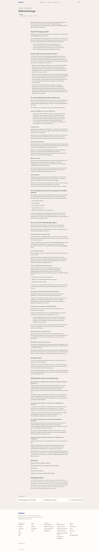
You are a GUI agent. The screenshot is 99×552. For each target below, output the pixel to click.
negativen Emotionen (44, 103)
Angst (33, 208)
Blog (19, 535)
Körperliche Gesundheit (48, 526)
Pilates (32, 530)
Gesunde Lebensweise (48, 528)
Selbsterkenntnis (41, 370)
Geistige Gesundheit (27, 8)
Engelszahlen (20, 524)
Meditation (33, 526)
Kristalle (19, 533)
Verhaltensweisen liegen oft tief (52, 56)
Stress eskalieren (36, 203)
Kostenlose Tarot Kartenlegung (60, 537)
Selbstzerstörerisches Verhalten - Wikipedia (40, 463)
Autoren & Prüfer (73, 526)
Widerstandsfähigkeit (62, 245)
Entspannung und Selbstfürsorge (41, 346)
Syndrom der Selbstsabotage (37, 470)
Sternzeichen (21, 528)
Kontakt (71, 528)
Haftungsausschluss (74, 535)
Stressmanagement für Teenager (27, 500)
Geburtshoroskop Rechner (62, 528)
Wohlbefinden (55, 2)
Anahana (20, 2)
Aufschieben (33, 129)
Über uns (71, 524)
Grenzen (36, 308)
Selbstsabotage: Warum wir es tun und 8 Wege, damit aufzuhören (45, 465)
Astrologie (20, 526)
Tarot (19, 530)
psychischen (48, 216)
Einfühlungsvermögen (51, 500)
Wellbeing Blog (47, 530)
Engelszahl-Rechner (61, 524)
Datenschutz (72, 530)
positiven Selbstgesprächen (49, 150)
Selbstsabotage (34, 468)
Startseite (20, 8)
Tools (60, 2)
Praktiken (49, 2)
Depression (50, 210)
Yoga (32, 524)
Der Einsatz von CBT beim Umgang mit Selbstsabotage (43, 473)
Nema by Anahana (43, 2)
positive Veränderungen (42, 262)
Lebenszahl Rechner (61, 526)
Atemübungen (34, 528)
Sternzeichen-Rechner (61, 530)
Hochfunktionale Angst (77, 500)
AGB (70, 533)
